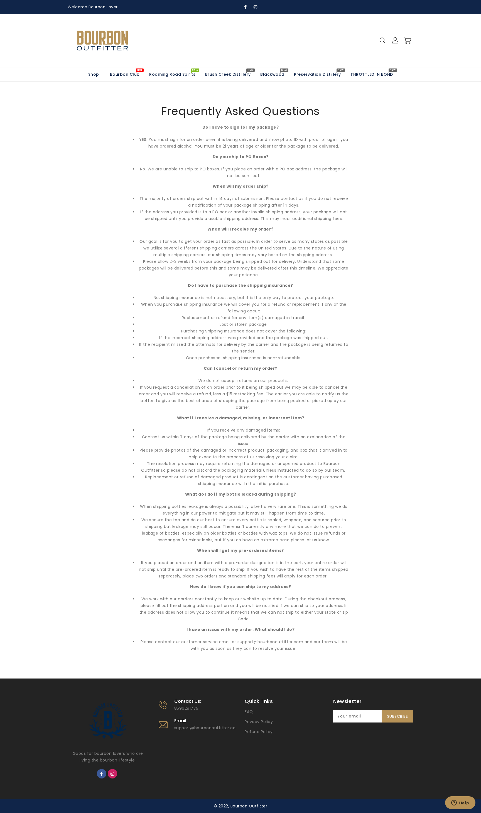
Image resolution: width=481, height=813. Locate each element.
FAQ (249, 711)
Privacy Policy (259, 721)
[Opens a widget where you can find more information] (460, 803)
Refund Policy (259, 731)
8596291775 (186, 708)
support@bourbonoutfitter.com (207, 728)
